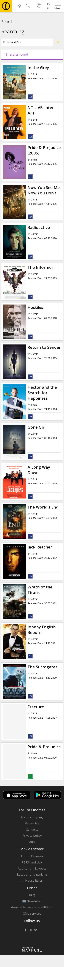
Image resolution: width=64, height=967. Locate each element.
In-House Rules (32, 880)
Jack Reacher (40, 547)
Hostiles (35, 307)
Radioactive (39, 227)
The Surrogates (42, 667)
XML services (32, 913)
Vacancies (32, 823)
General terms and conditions (32, 907)
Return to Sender (44, 347)
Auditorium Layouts (32, 868)
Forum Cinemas (32, 856)
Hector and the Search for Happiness (42, 392)
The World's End (43, 507)
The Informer (40, 267)
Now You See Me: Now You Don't (44, 190)
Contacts (32, 829)
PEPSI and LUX (32, 862)
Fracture (36, 707)
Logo (32, 842)
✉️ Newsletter (32, 901)
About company (32, 817)
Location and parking (32, 874)
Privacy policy (32, 835)
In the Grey (38, 67)
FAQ (32, 895)
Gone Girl (37, 427)
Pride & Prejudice (44, 746)
